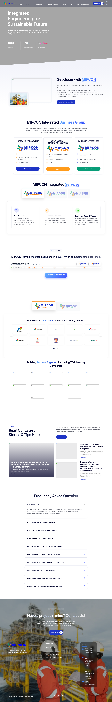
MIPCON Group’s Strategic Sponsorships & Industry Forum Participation (91, 446)
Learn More (27, 169)
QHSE (64, 4)
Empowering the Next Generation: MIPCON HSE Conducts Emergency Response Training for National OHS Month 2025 (91, 466)
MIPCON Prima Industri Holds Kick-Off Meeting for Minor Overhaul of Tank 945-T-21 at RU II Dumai (30, 464)
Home (20, 4)
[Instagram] (55, 695)
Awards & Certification (83, 4)
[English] (107, 2)
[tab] (33, 193)
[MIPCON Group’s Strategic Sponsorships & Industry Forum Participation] (66, 451)
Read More (14, 474)
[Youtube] (62, 695)
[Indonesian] (107, 5)
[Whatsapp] (66, 695)
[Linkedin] (58, 695)
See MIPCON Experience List (56, 275)
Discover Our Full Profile (66, 102)
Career (72, 4)
